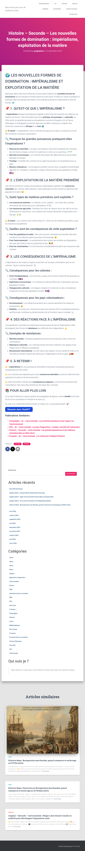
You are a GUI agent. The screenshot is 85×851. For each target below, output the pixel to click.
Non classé (13, 629)
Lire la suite (45, 771)
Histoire (64, 3)
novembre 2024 (14, 531)
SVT (55, 3)
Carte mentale (14, 581)
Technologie (73, 14)
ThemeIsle (76, 846)
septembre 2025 (14, 519)
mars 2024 (13, 543)
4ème (11, 561)
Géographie (57, 9)
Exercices (12, 605)
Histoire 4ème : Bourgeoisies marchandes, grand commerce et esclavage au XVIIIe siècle (40, 505)
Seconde (26, 443)
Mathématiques (44, 3)
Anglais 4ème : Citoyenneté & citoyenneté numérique (27, 493)
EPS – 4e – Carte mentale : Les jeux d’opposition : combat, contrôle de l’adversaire (44, 427)
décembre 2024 (14, 527)
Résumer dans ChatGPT (18, 409)
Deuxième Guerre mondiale (18, 593)
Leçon (11, 621)
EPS (10, 601)
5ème (11, 565)
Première (12, 633)
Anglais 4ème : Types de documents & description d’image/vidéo (31, 497)
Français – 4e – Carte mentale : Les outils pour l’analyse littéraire (37, 436)
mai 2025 (12, 523)
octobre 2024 (13, 535)
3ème (11, 557)
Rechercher (12, 470)
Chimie (11, 585)
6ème (11, 569)
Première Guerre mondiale (18, 637)
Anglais (74, 3)
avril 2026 (12, 511)
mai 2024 (12, 539)
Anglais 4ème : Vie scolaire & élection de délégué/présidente (30, 501)
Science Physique (71, 9)
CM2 (10, 589)
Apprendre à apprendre (17, 577)
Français (45, 9)
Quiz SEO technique (16, 489)
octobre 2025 (13, 515)
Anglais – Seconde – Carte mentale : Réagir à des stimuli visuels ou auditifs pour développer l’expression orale (40, 817)
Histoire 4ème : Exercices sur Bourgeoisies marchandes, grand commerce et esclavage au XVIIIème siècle (37, 789)
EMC (10, 597)
